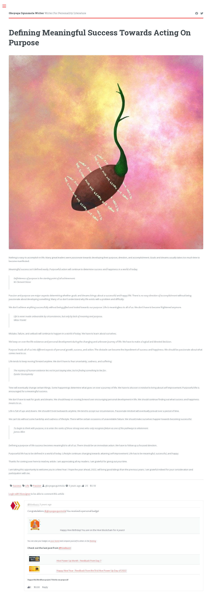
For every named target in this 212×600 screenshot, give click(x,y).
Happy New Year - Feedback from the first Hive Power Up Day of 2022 (92, 570)
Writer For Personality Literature (47, 13)
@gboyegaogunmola (55, 511)
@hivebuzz (33, 504)
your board (55, 541)
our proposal (63, 580)
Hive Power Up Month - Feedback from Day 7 (79, 560)
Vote (53, 580)
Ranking (93, 541)
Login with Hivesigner (19, 493)
